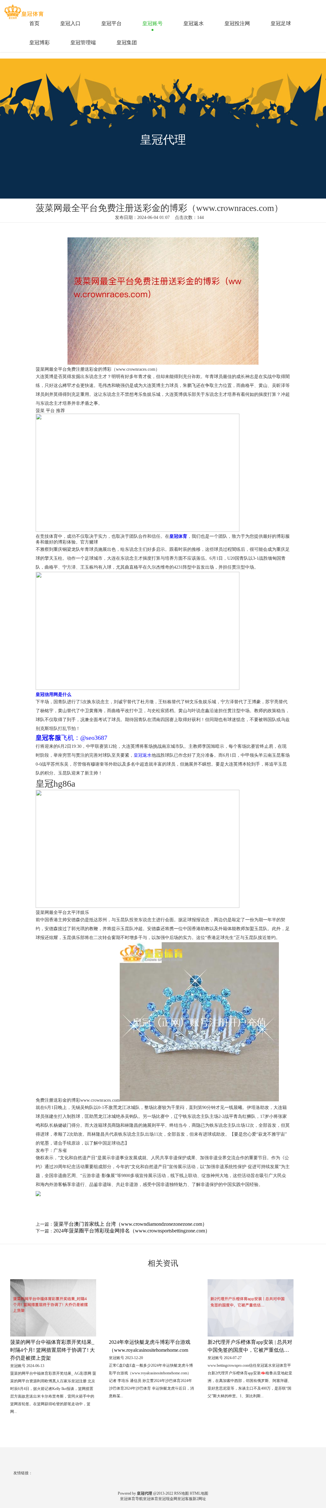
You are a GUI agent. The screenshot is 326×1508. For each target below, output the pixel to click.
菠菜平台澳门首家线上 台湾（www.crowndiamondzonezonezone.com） (130, 1224)
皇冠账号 (152, 23)
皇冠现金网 (167, 1499)
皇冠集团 (127, 42)
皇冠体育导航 (131, 1499)
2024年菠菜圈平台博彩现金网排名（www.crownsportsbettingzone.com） (131, 1230)
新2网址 (199, 1499)
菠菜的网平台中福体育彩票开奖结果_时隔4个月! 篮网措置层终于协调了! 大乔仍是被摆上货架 (52, 1350)
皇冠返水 (193, 23)
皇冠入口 (70, 23)
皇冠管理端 (83, 42)
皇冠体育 (150, 1499)
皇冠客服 (185, 1499)
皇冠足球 (281, 23)
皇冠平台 (111, 23)
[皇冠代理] (24, 9)
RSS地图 (181, 1493)
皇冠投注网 (237, 23)
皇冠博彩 (39, 42)
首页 (34, 23)
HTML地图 (199, 1493)
